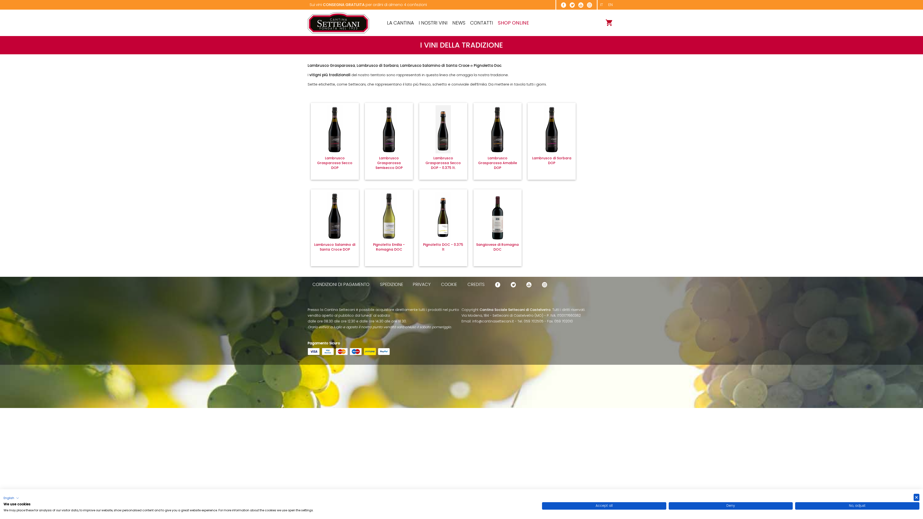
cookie (449, 284)
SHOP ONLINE (513, 22)
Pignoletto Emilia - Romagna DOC (389, 247)
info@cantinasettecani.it (493, 321)
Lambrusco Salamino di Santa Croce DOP (334, 247)
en (610, 4)
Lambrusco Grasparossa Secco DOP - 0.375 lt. (443, 163)
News (458, 22)
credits (476, 284)
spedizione (391, 284)
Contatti (481, 22)
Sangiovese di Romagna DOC (497, 247)
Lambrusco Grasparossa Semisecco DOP (389, 163)
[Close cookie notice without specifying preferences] (916, 497)
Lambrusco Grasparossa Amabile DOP (497, 163)
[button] (11, 498)
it (601, 4)
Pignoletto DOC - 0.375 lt (443, 247)
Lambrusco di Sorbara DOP (551, 160)
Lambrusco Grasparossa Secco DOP (334, 163)
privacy (421, 284)
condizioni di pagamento (340, 284)
